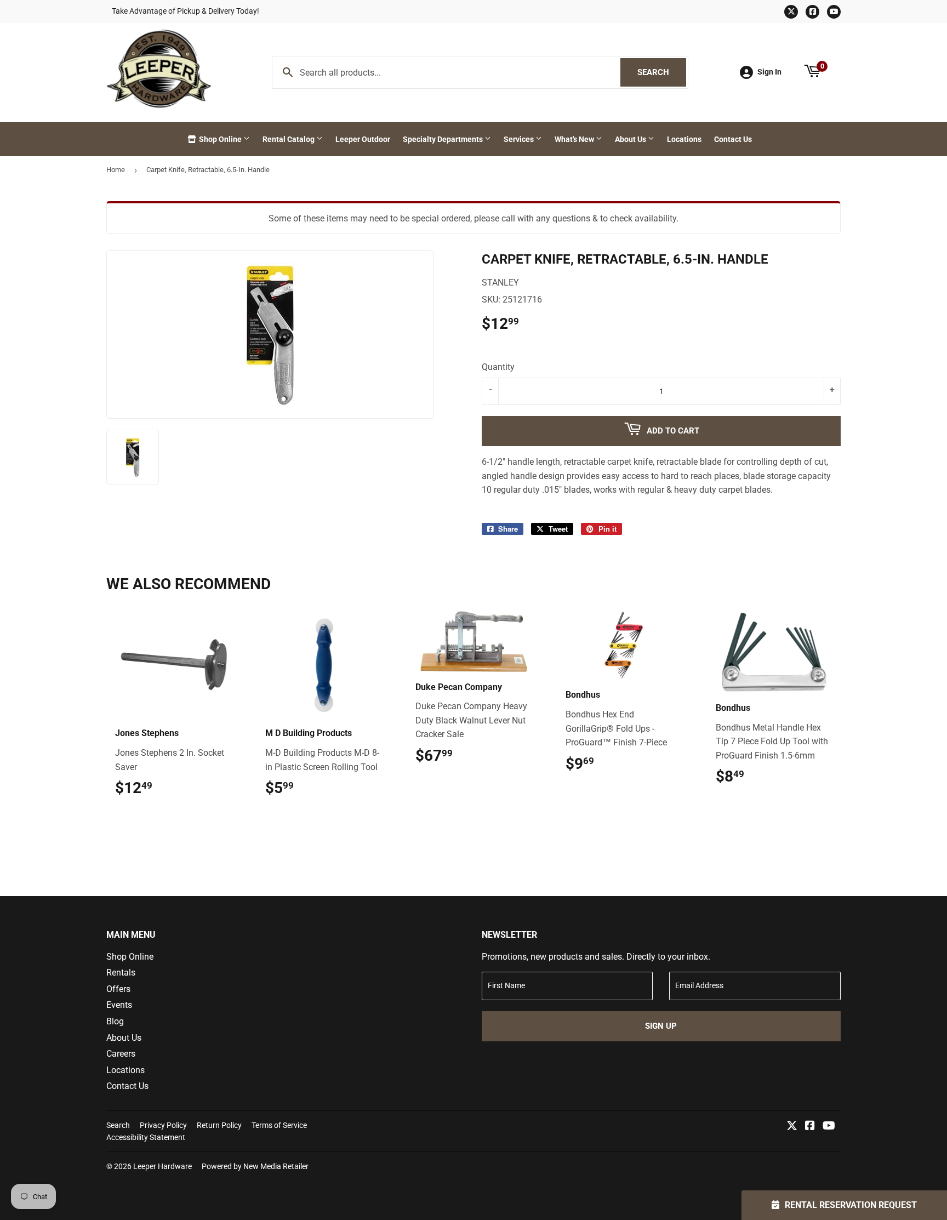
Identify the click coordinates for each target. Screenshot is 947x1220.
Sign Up (661, 1026)
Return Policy (219, 1125)
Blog (115, 1021)
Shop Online (220, 139)
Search (661, 72)
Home (115, 170)
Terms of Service (279, 1125)
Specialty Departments (443, 139)
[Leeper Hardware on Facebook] (810, 1126)
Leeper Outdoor (362, 139)
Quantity (498, 367)
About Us (631, 139)
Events (119, 1005)
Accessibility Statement (145, 1137)
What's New (575, 139)
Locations (684, 139)
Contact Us (733, 139)
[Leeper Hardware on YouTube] (829, 1126)
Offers (118, 989)
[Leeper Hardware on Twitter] (791, 1126)
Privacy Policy (163, 1125)
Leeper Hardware (162, 1166)
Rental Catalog (289, 139)
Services (519, 139)
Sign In (769, 71)
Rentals (120, 972)
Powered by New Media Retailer (255, 1166)
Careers (120, 1053)
